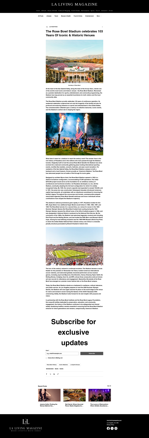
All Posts (40, 16)
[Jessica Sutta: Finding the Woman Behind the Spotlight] (49, 395)
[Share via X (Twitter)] (50, 374)
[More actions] (102, 27)
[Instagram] (115, 428)
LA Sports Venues (75, 364)
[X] (112, 428)
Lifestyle (48, 16)
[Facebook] (108, 428)
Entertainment (89, 16)
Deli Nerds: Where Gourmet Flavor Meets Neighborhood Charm (74, 405)
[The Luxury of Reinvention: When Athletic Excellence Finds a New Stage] (99, 395)
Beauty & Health (66, 16)
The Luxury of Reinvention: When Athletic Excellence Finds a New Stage (99, 405)
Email (47, 350)
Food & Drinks (78, 16)
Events (61, 368)
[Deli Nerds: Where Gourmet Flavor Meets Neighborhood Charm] (74, 395)
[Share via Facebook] (46, 374)
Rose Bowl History (52, 364)
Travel (56, 16)
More (98, 16)
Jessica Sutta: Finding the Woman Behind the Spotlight (48, 405)
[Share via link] (58, 374)
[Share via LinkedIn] (54, 374)
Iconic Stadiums (63, 364)
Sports (56, 368)
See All (109, 386)
